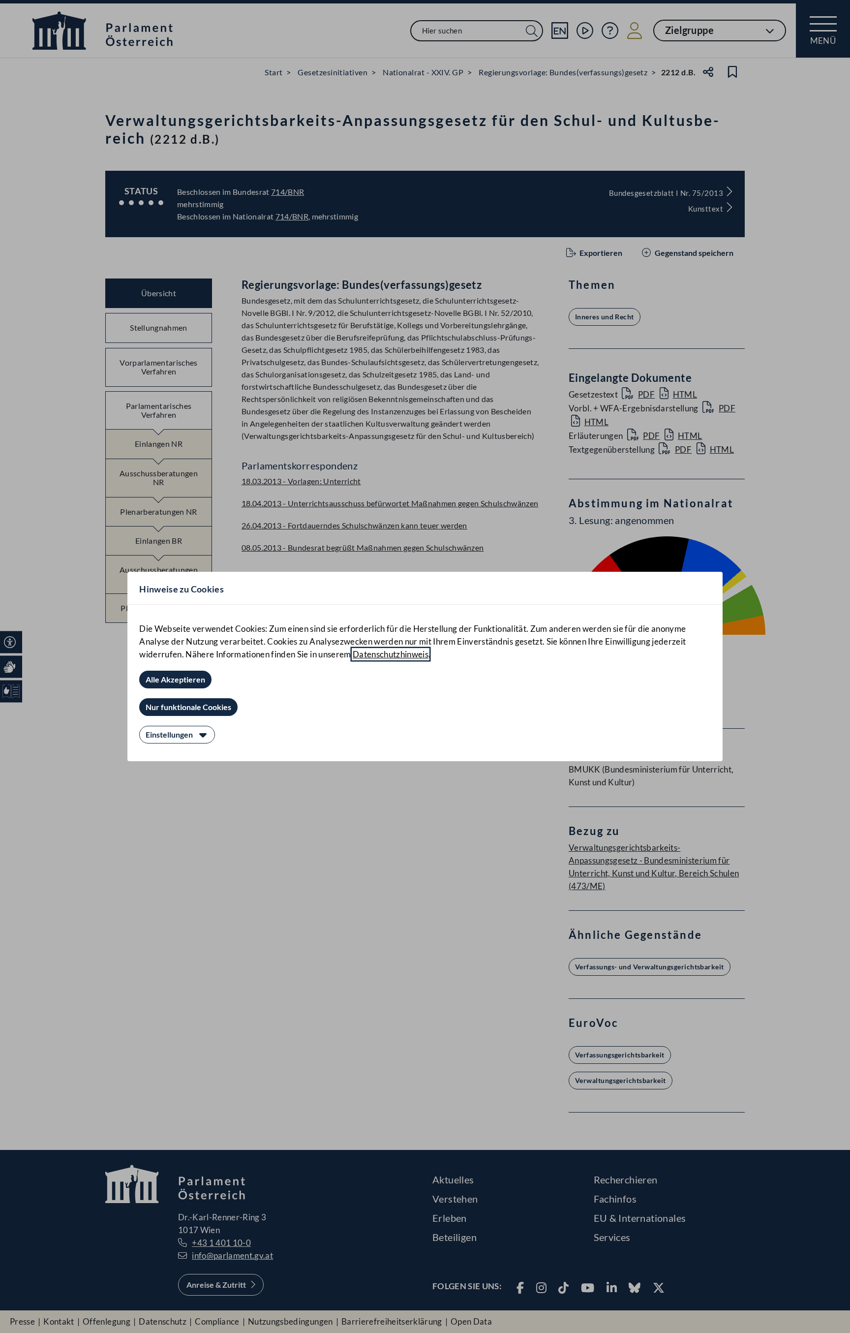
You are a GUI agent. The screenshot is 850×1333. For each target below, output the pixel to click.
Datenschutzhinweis (390, 654)
